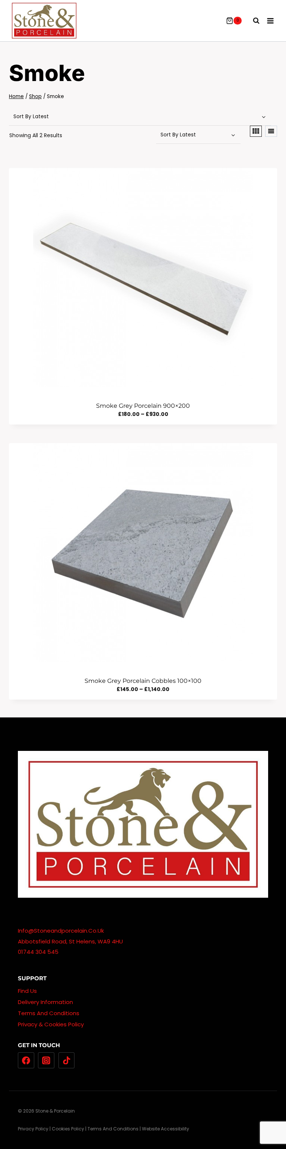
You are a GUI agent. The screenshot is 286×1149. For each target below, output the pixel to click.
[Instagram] (46, 1060)
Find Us (27, 991)
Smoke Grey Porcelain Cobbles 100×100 (143, 680)
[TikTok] (66, 1060)
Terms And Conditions (48, 1013)
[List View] (271, 131)
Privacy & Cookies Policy (51, 1024)
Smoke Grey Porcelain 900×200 (143, 405)
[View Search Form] (252, 20)
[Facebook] (26, 1060)
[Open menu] (270, 20)
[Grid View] (256, 131)
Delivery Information (45, 1002)
